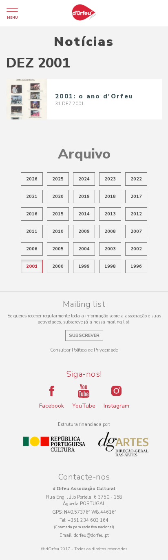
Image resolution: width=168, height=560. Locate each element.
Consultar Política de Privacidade (84, 350)
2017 (136, 196)
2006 (32, 249)
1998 (110, 266)
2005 (58, 249)
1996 (136, 266)
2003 (110, 249)
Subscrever (84, 335)
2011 (32, 231)
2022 (136, 179)
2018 (110, 196)
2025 (58, 179)
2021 (32, 196)
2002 (136, 249)
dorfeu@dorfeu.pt (91, 535)
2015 (58, 214)
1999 (84, 266)
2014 (84, 214)
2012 (136, 214)
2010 (58, 231)
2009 (84, 231)
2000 (58, 266)
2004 (84, 249)
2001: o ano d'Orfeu (94, 96)
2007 (136, 231)
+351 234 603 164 (88, 520)
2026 (32, 179)
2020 (58, 196)
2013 (110, 214)
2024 (84, 179)
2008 (110, 231)
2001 (32, 266)
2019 (84, 196)
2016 (32, 214)
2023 (110, 179)
